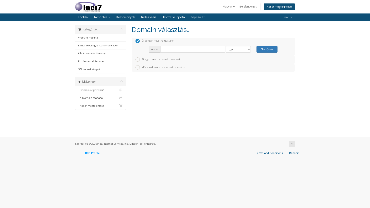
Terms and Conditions (269, 153)
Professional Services (91, 61)
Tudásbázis (148, 17)
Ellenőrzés (267, 49)
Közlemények (125, 17)
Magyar (228, 6)
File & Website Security (92, 53)
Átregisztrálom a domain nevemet (161, 59)
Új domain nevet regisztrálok (158, 41)
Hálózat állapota (173, 17)
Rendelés (101, 17)
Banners (294, 153)
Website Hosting (88, 37)
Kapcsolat (197, 17)
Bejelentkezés (248, 6)
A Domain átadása (90, 98)
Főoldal (83, 17)
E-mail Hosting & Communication (98, 45)
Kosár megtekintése (279, 6)
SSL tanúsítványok (89, 69)
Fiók (286, 17)
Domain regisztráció (91, 90)
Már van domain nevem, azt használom (164, 67)
